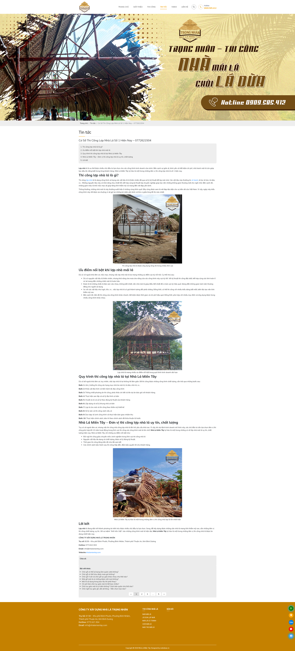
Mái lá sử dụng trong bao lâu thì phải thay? (99, 581)
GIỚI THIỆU (138, 7)
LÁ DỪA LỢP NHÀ (148, 617)
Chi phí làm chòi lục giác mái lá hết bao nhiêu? (100, 584)
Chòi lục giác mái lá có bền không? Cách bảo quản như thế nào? (107, 586)
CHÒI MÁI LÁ (147, 624)
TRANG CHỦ (123, 7)
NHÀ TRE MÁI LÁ (148, 627)
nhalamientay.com (93, 552)
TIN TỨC (163, 7)
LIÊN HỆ (184, 7)
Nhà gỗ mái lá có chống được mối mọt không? (100, 579)
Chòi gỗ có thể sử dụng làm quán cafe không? (100, 572)
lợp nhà (89, 180)
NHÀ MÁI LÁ (146, 614)
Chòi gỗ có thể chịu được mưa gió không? (98, 574)
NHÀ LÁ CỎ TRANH (149, 621)
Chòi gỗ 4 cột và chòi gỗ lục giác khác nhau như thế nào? (105, 577)
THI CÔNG (151, 7)
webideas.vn (164, 648)
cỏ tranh (195, 180)
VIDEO (174, 7)
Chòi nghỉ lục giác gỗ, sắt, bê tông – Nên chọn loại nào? (104, 589)
